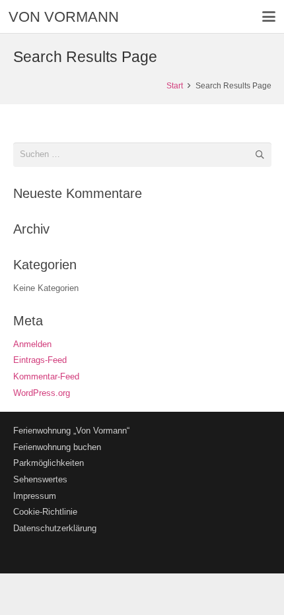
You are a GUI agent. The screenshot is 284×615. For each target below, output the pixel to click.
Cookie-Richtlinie (45, 512)
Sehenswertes (40, 479)
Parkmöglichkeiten (48, 463)
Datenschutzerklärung (54, 528)
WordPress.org (41, 393)
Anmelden (32, 344)
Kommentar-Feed (46, 376)
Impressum (34, 496)
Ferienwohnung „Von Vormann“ (71, 431)
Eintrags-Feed (40, 360)
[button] (269, 16)
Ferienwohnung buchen (57, 447)
